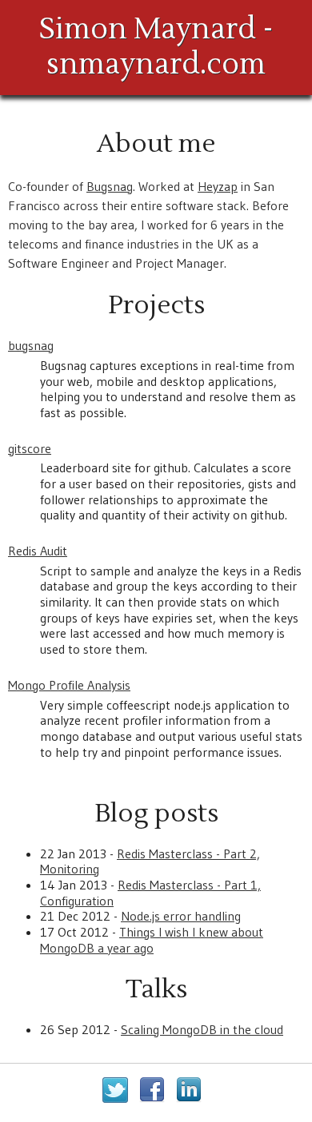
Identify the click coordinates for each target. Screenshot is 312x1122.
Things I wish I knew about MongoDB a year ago (151, 940)
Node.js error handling (181, 916)
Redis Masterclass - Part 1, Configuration (150, 893)
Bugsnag (109, 186)
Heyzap (218, 186)
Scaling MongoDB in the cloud (202, 1029)
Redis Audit (37, 551)
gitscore (29, 448)
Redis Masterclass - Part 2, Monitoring (150, 861)
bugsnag (31, 345)
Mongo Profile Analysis (69, 685)
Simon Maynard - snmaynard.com (156, 47)
